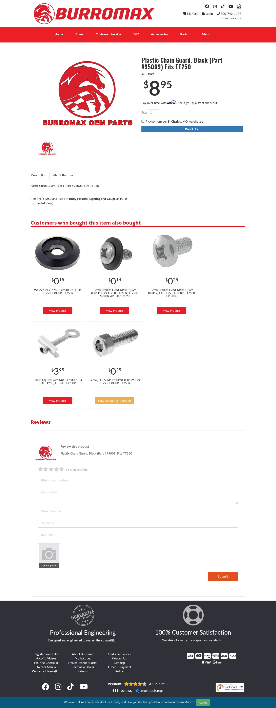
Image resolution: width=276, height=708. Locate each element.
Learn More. (184, 702)
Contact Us (119, 658)
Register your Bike (46, 654)
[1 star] (40, 469)
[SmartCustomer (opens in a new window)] (149, 690)
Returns (83, 671)
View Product (57, 311)
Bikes (79, 34)
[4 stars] (56, 469)
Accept (203, 702)
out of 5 (158, 684)
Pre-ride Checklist (46, 663)
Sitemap (119, 663)
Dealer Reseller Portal (82, 663)
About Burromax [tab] (64, 175)
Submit (223, 576)
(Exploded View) (42, 203)
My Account (83, 658)
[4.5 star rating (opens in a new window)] (135, 684)
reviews (122, 691)
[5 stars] (61, 469)
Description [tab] (38, 175)
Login (209, 13)
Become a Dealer (83, 667)
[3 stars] (51, 469)
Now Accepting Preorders (115, 401)
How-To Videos (46, 658)
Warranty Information (46, 671)
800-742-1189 (230, 13)
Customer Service (119, 654)
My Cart (192, 13)
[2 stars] (45, 469)
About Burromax (83, 654)
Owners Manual (46, 667)
